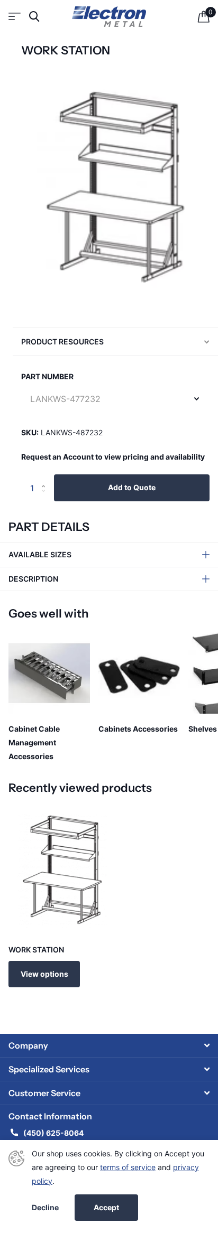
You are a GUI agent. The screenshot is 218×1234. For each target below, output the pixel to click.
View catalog (14, 16)
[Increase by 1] (46, 478)
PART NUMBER (47, 376)
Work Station (36, 949)
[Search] (34, 17)
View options (44, 973)
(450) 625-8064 (54, 1132)
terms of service (128, 1167)
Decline (45, 1207)
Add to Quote (132, 487)
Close (109, 1045)
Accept (106, 1207)
